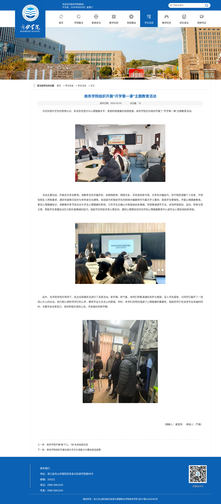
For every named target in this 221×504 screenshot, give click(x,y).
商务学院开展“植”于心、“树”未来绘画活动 (67, 444)
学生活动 (82, 85)
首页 (59, 85)
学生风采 (69, 85)
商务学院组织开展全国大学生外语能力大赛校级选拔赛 (74, 449)
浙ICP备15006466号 (148, 499)
